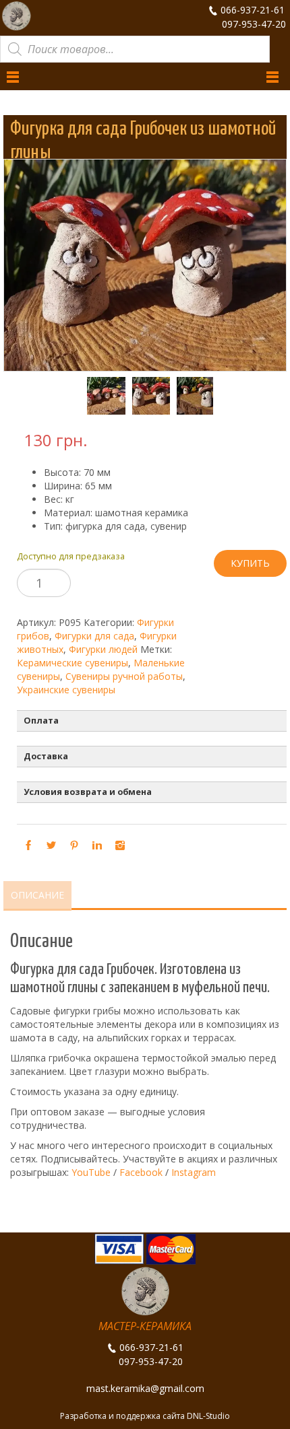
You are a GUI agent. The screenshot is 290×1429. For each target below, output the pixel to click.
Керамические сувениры (72, 662)
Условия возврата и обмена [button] (88, 792)
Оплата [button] (41, 720)
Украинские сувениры (66, 689)
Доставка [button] (46, 756)
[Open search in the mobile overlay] (135, 49)
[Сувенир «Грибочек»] (99, 396)
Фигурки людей (103, 649)
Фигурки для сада (94, 635)
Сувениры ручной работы (124, 676)
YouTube (91, 1172)
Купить (250, 563)
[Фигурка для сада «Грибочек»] (144, 396)
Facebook (141, 1172)
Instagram (193, 1172)
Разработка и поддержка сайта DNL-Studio (145, 1416)
